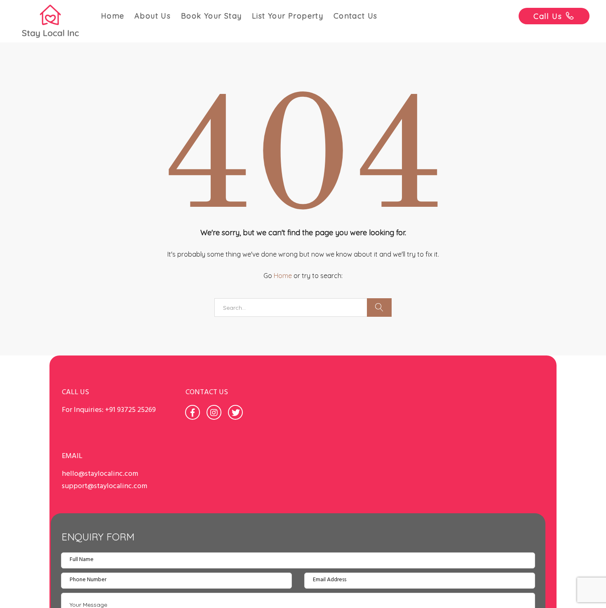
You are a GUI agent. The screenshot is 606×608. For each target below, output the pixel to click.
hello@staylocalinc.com (100, 474)
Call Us (547, 16)
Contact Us (356, 16)
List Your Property (287, 16)
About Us (152, 16)
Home (112, 16)
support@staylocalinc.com (104, 486)
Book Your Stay (211, 16)
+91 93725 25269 (130, 410)
